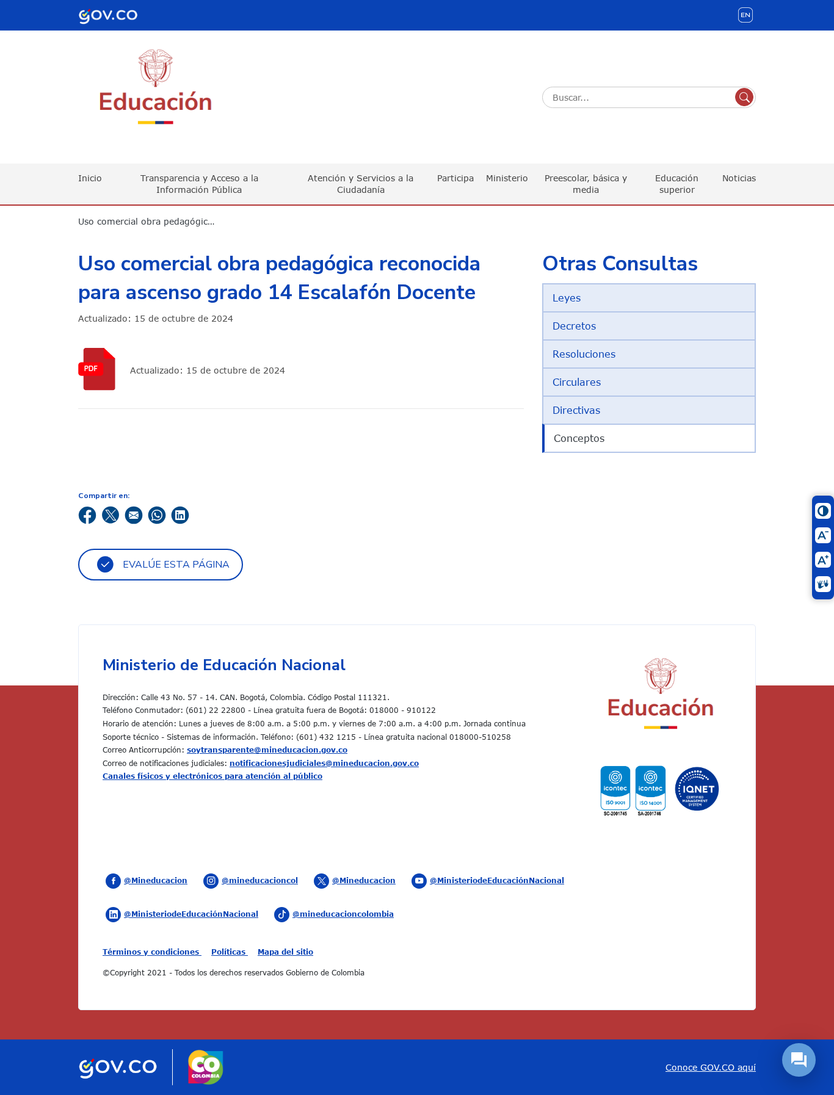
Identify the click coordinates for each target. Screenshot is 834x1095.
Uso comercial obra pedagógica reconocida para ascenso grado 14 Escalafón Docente (154, 221)
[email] (134, 514)
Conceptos (579, 438)
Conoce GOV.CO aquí (710, 1067)
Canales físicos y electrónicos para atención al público (212, 776)
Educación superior (676, 183)
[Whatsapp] (157, 514)
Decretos (574, 325)
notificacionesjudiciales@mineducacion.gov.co (324, 763)
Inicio (90, 178)
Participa (455, 178)
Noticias (739, 178)
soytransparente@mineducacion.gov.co (267, 749)
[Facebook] (87, 514)
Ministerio (507, 178)
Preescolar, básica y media (586, 183)
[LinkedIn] (180, 514)
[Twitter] (110, 514)
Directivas (576, 410)
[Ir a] (99, 369)
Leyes (567, 297)
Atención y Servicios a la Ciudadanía (360, 183)
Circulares (577, 382)
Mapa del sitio (285, 951)
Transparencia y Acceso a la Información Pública (199, 183)
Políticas (229, 951)
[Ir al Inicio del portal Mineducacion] (659, 695)
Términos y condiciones (152, 951)
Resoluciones (584, 354)
